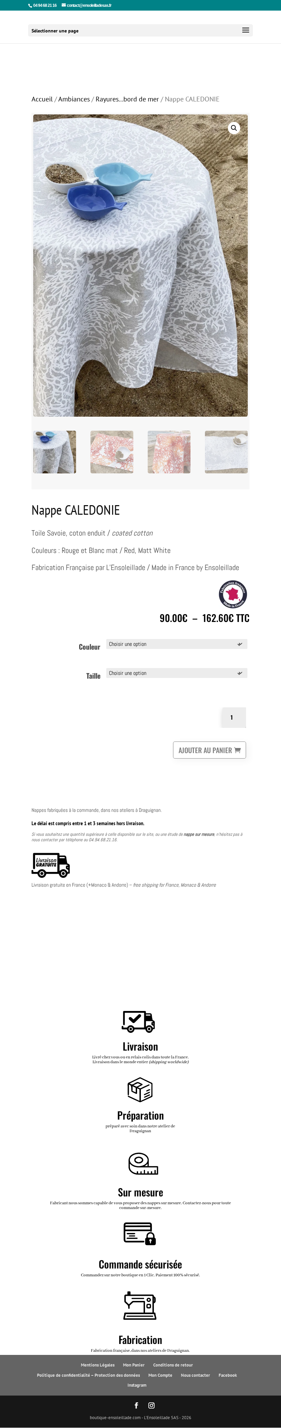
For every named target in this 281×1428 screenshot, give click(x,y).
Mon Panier (134, 1365)
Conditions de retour (173, 1365)
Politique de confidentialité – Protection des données (88, 1375)
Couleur (89, 646)
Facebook (228, 1375)
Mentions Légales (97, 1365)
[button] (234, 128)
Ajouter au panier (205, 750)
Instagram (136, 1385)
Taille (93, 675)
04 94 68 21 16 (45, 5)
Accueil (42, 98)
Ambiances (74, 98)
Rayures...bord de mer (127, 98)
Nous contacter (195, 1375)
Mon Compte (160, 1375)
